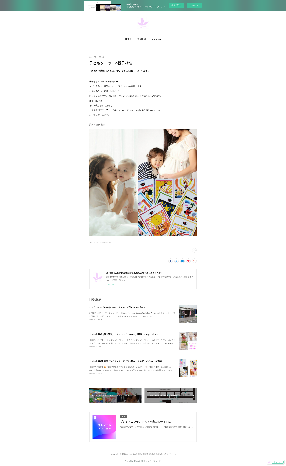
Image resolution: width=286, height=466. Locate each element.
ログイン (194, 5)
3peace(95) (107, 242)
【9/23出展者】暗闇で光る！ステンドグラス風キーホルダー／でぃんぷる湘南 (125, 361)
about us (156, 39)
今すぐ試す (176, 5)
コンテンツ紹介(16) (95, 242)
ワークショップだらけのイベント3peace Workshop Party (117, 307)
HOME (128, 39)
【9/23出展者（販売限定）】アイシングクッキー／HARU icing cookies (123, 334)
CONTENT (141, 39)
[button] (128, 39)
